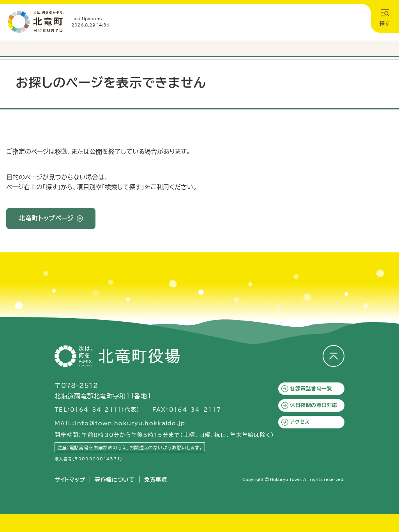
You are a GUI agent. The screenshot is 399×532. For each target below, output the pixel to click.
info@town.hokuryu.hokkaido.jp (130, 423)
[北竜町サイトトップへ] (36, 22)
